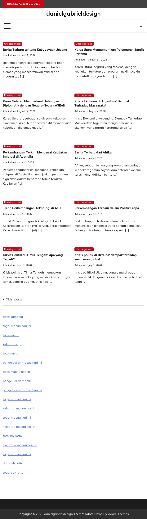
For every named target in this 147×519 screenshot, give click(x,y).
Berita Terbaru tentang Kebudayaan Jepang (35, 50)
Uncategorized (12, 43)
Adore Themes (118, 514)
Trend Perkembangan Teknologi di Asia (32, 208)
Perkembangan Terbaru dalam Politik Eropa (106, 208)
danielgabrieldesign (73, 13)
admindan (9, 55)
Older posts (14, 299)
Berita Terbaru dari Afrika (93, 152)
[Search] (141, 26)
